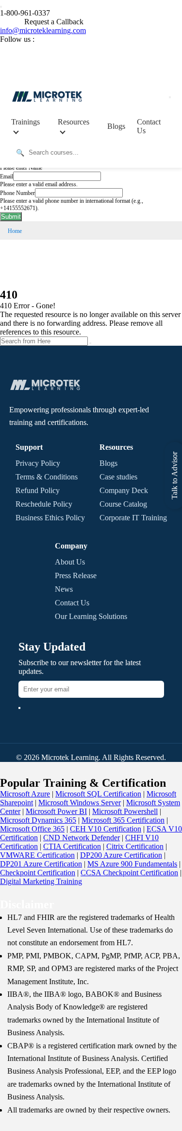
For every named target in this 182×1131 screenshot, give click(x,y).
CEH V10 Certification (105, 829)
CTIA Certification (72, 846)
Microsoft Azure (25, 794)
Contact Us (149, 126)
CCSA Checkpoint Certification (129, 872)
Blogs (116, 126)
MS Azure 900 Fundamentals (132, 864)
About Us (70, 562)
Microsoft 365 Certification (123, 820)
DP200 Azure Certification (121, 855)
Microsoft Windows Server (79, 802)
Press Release (76, 575)
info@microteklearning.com (43, 30)
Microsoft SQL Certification (98, 794)
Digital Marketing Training (41, 881)
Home (15, 231)
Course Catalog (123, 504)
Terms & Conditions (47, 477)
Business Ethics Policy (50, 517)
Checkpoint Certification (37, 872)
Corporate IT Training (133, 517)
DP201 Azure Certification (41, 864)
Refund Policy (38, 490)
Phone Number (17, 193)
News (64, 589)
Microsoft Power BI (56, 811)
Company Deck (123, 490)
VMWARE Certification (37, 855)
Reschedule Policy (44, 504)
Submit (11, 216)
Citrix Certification (135, 846)
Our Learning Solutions (91, 616)
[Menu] (170, 97)
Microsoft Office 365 (32, 829)
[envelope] (19, 708)
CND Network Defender (81, 837)
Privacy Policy (38, 463)
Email (6, 176)
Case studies (118, 477)
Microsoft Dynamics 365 (38, 820)
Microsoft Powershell (125, 811)
